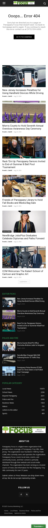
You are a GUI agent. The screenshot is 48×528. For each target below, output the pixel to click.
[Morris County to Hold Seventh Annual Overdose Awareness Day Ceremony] (24, 112)
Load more (23, 282)
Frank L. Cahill (7, 96)
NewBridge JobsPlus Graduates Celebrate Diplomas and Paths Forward (23, 237)
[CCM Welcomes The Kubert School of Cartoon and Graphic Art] (24, 257)
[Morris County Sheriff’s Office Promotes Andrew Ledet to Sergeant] (8, 346)
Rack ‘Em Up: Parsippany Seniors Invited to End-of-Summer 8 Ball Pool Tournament (23, 164)
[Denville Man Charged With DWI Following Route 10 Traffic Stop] (8, 358)
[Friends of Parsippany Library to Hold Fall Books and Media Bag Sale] (24, 186)
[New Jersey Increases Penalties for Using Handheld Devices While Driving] (24, 76)
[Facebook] (21, 494)
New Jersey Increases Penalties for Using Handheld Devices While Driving (22, 91)
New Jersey (6, 86)
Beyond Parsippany (9, 122)
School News (7, 231)
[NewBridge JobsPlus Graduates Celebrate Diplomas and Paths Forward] (24, 222)
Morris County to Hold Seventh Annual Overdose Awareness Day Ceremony (22, 127)
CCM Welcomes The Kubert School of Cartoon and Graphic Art (22, 272)
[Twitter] (27, 494)
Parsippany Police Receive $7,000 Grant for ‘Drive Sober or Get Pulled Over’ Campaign (30, 370)
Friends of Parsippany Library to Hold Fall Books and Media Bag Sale (22, 201)
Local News (6, 157)
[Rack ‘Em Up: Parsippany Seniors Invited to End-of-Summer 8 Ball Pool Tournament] (24, 147)
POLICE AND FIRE (10, 338)
